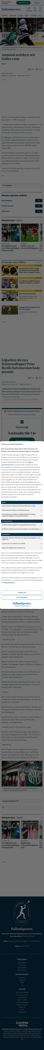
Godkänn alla (22, 593)
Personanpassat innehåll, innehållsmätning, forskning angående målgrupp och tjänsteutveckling (18, 515)
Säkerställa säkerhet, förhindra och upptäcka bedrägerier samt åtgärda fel (21, 538)
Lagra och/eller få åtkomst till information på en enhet (19, 506)
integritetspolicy (9, 583)
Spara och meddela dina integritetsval (13, 548)
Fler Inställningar (22, 598)
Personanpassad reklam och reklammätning (15, 510)
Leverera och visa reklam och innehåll (13, 543)
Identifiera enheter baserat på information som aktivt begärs (20, 529)
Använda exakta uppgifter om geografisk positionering (19, 525)
